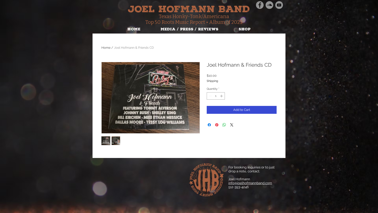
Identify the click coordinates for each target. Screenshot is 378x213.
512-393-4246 (238, 187)
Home (105, 48)
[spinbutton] (215, 95)
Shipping (212, 80)
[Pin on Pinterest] (216, 124)
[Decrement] (209, 95)
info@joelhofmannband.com (250, 183)
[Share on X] (231, 124)
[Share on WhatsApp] (224, 124)
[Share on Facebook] (209, 124)
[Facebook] (260, 5)
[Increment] (221, 95)
